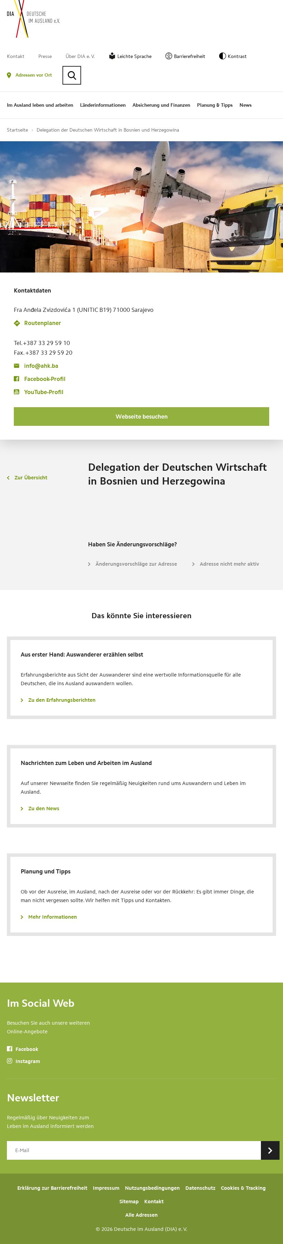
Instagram (27, 1061)
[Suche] (71, 75)
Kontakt (16, 56)
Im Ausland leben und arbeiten (40, 105)
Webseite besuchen (142, 416)
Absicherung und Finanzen (161, 105)
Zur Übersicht (30, 478)
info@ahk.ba (41, 366)
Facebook (26, 1049)
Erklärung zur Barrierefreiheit (52, 1188)
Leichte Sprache (134, 56)
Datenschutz (200, 1188)
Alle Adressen (141, 1215)
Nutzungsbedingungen (152, 1188)
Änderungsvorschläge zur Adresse (136, 564)
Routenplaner (42, 323)
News (246, 105)
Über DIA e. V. (80, 56)
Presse (45, 56)
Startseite (17, 130)
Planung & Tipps (215, 105)
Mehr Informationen (52, 917)
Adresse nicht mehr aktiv (229, 564)
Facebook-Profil (45, 379)
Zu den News (43, 808)
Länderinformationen (103, 105)
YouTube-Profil (44, 392)
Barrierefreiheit (189, 56)
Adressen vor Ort (34, 75)
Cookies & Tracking (243, 1188)
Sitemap (129, 1201)
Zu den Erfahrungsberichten (62, 700)
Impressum (106, 1188)
